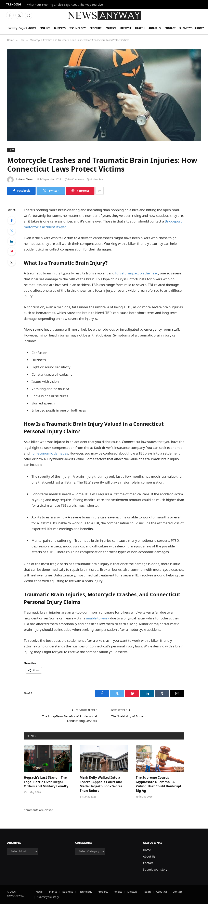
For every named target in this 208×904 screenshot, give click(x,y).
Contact (170, 28)
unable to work (97, 618)
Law (11, 150)
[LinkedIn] (12, 241)
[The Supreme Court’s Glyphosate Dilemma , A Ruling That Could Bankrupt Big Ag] (160, 758)
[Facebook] (12, 220)
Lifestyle (125, 28)
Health (139, 28)
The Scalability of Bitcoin (128, 716)
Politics (110, 28)
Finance (45, 28)
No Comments (76, 179)
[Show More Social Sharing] (99, 191)
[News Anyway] (104, 15)
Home (147, 850)
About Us (154, 28)
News (32, 28)
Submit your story (191, 28)
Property (96, 28)
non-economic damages (49, 453)
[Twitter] (12, 231)
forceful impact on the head (136, 273)
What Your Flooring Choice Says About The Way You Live (65, 4)
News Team (25, 179)
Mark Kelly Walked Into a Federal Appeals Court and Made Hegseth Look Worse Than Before (101, 784)
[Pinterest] (12, 251)
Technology (77, 28)
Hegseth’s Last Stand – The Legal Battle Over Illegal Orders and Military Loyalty (46, 782)
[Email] (12, 262)
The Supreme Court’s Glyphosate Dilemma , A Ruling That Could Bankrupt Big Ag (158, 784)
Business (60, 28)
